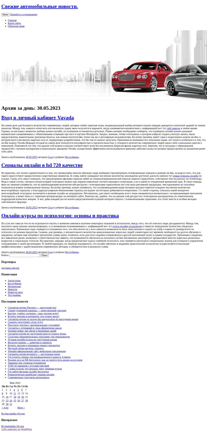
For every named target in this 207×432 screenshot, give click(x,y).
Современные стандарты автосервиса (28, 377)
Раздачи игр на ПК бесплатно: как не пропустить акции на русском (45, 360)
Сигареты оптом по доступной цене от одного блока (37, 333)
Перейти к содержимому (24, 14)
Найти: (5, 255)
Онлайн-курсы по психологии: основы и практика (60, 215)
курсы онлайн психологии (127, 226)
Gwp (50, 157)
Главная (12, 20)
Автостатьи (14, 280)
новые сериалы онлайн (185, 175)
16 (7, 397)
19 (18, 397)
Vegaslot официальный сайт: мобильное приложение (37, 351)
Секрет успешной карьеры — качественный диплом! (37, 310)
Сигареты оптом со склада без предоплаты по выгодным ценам (43, 319)
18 (15, 397)
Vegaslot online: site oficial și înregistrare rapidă (32, 330)
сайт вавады (173, 128)
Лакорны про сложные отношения (27, 363)
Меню (5, 14)
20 (22, 397)
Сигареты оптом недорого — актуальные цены (34, 354)
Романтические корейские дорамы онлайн (31, 374)
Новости (12, 289)
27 (22, 400)
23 (7, 400)
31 (11, 404)
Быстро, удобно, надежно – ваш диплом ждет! (33, 313)
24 (11, 400)
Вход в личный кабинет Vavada (37, 117)
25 (15, 400)
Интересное (14, 286)
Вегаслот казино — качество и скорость (30, 342)
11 (15, 393)
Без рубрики (72, 157)
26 (18, 400)
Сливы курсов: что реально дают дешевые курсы (35, 368)
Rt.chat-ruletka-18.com (13, 413)
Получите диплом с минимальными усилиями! (34, 325)
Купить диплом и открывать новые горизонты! (34, 345)
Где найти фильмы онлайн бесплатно (28, 371)
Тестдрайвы (14, 295)
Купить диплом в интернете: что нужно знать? (33, 316)
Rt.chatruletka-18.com (12, 426)
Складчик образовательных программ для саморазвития (39, 336)
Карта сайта (14, 23)
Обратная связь (16, 26)
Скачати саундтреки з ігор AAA (25, 322)
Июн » (21, 407)
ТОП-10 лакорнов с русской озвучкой (28, 365)
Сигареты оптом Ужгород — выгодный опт (32, 307)
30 (7, 404)
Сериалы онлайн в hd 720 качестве (42, 165)
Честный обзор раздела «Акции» (26, 348)
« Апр (5, 407)
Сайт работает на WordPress (16, 429)
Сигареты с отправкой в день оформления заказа (35, 328)
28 (26, 400)
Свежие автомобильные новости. (39, 6)
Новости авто (15, 292)
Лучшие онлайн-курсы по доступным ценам (32, 339)
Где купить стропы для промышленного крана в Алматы (39, 357)
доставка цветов (10, 268)
